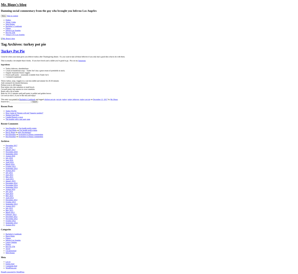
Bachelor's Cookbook (27, 99)
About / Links (11, 22)
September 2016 (12, 154)
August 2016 (10, 156)
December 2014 (11, 183)
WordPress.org (11, 268)
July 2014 (9, 191)
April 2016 (10, 162)
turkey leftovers (73, 99)
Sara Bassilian (11, 128)
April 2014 (10, 198)
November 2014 (12, 185)
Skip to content (12, 16)
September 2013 (12, 204)
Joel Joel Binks (11, 130)
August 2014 (10, 189)
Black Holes (10, 236)
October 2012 (11, 221)
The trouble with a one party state (18, 119)
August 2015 (10, 171)
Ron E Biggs (10, 132)
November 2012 (12, 219)
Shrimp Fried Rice (12, 115)
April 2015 (10, 179)
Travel (8, 249)
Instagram (82, 61)
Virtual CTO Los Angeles (15, 35)
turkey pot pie (85, 99)
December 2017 (11, 146)
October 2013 (11, 202)
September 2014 (12, 187)
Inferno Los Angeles (13, 30)
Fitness (8, 28)
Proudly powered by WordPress (12, 272)
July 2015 (9, 173)
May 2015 (9, 177)
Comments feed (11, 266)
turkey (64, 99)
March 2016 (10, 164)
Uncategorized (11, 251)
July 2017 (9, 148)
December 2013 (11, 200)
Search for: (5, 102)
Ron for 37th (10, 33)
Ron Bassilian (11, 134)
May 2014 (9, 196)
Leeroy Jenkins (11, 242)
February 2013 (11, 214)
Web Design (10, 24)
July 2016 (9, 158)
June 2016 (9, 160)
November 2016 (12, 152)
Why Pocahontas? (24, 132)
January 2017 (10, 150)
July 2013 (9, 208)
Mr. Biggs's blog (13, 4)
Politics (8, 20)
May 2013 (9, 210)
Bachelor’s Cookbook (14, 26)
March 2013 (10, 212)
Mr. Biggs (114, 99)
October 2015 (11, 166)
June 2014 (9, 194)
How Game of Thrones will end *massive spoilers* (24, 113)
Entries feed (10, 264)
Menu (4, 16)
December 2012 (11, 217)
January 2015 (10, 181)
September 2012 (12, 223)
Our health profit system (27, 128)
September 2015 (12, 169)
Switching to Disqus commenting (31, 134)
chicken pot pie (49, 99)
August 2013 (10, 206)
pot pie (58, 99)
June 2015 (9, 175)
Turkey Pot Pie (13, 51)
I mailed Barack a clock (14, 117)
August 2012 (10, 225)
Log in (8, 262)
